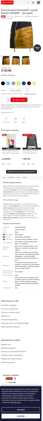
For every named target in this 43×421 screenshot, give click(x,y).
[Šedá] (13, 83)
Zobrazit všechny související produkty (21, 172)
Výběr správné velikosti (10, 326)
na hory (35, 239)
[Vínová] (29, 83)
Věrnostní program (8, 348)
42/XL (33, 164)
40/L (28, 164)
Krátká (20, 234)
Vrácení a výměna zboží (10, 312)
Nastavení (20, 410)
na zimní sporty (20, 239)
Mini (16, 234)
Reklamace (5, 316)
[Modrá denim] (8, 83)
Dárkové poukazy (8, 362)
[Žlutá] (19, 83)
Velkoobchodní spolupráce (11, 355)
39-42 (3, 164)
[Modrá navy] (24, 83)
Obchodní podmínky (9, 319)
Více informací (16, 402)
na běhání (29, 239)
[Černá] (3, 83)
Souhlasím (21, 416)
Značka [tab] (24, 178)
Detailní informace (6, 113)
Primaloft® (27, 237)
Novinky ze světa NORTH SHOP (13, 351)
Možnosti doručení (30, 94)
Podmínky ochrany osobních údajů (14, 323)
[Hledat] (28, 2)
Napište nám (6, 344)
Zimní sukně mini (20, 227)
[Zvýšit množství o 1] (8, 98)
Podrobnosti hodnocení (32, 16)
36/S (23, 164)
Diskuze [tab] (18, 178)
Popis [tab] (4, 178)
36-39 (8, 164)
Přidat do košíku (20, 100)
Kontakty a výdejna (8, 305)
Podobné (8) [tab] (11, 178)
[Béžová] (34, 83)
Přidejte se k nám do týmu (11, 358)
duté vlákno (19, 237)
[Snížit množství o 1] (8, 101)
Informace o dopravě (9, 309)
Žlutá (16, 232)
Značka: (8, 18)
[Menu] (38, 2)
